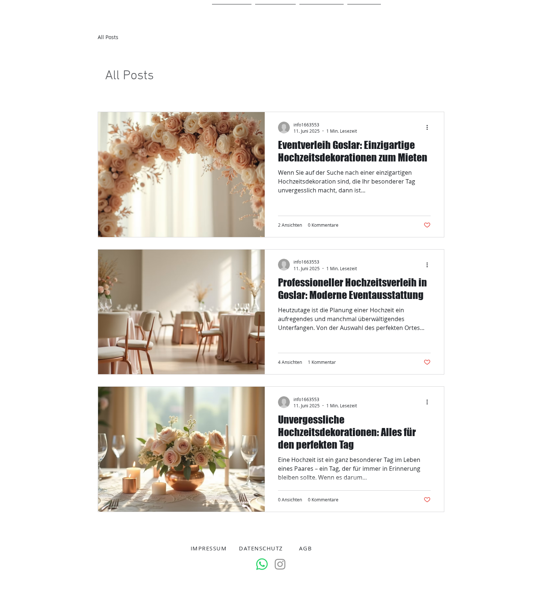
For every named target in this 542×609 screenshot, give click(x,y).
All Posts (108, 37)
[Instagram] (280, 564)
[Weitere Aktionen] (429, 127)
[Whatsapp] (262, 564)
